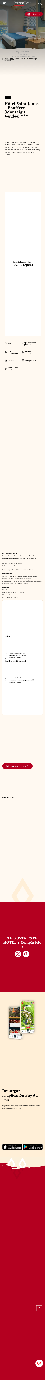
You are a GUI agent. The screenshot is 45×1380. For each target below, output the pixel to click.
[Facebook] (26, 954)
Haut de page (39, 1308)
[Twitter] (18, 954)
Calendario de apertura (16, 766)
